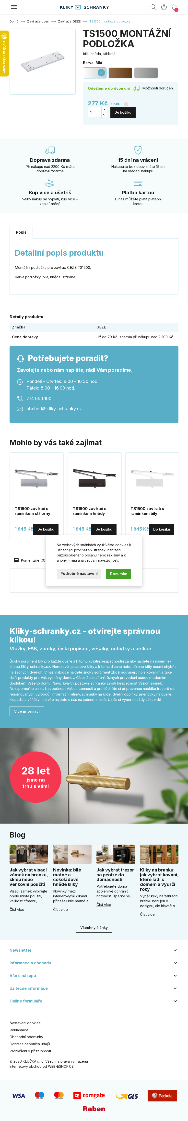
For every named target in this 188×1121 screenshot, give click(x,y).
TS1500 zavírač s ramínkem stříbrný (32, 511)
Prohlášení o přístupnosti (30, 1051)
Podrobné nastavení (79, 573)
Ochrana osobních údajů (30, 1044)
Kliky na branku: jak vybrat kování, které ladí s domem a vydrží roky (159, 879)
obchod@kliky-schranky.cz (54, 408)
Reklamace (19, 1030)
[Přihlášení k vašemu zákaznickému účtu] (164, 7)
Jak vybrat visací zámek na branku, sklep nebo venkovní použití (29, 877)
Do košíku (123, 112)
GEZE (101, 327)
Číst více (17, 909)
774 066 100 (38, 398)
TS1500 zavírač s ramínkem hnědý (89, 511)
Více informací (27, 711)
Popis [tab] (21, 232)
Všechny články (94, 927)
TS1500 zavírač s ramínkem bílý (147, 511)
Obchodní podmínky (26, 1036)
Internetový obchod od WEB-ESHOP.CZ (42, 1066)
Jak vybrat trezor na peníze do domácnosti (115, 874)
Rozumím (118, 573)
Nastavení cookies (25, 1023)
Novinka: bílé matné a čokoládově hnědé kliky (67, 877)
